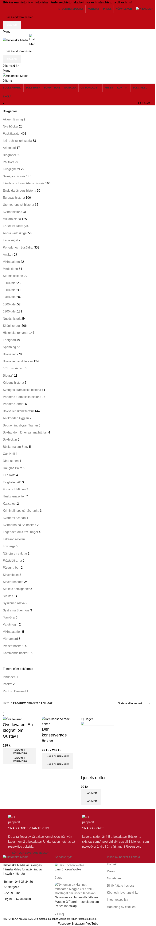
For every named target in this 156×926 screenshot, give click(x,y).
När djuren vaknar (15, 553)
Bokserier (9, 354)
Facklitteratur (11, 133)
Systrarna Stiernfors (16, 610)
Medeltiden (10, 268)
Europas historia (14, 197)
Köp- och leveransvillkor (30, 852)
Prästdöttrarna (12, 560)
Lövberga (9, 546)
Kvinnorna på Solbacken (19, 525)
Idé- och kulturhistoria (17, 140)
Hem (6, 703)
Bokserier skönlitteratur (18, 411)
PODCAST (145, 103)
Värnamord (10, 638)
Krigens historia (13, 382)
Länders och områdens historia (24, 183)
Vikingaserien (12, 631)
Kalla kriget (10, 240)
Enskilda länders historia (19, 190)
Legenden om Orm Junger (20, 532)
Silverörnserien (13, 581)
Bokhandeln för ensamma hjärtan (25, 432)
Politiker (8, 162)
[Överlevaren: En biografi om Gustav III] (12, 719)
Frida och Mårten (14, 489)
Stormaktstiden (13, 275)
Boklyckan (10, 439)
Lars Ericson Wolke (68, 869)
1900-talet (9, 311)
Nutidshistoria (12, 318)
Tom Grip (9, 617)
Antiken (8, 254)
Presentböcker (12, 646)
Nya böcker (10, 126)
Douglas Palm (12, 468)
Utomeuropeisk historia (18, 204)
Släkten (8, 596)
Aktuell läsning (13, 119)
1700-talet (9, 297)
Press (111, 871)
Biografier (9, 155)
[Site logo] (16, 40)
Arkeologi (9, 147)
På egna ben (11, 567)
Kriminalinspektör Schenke (21, 510)
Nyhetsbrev (114, 878)
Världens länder (13, 404)
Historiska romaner (15, 332)
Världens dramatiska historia (22, 396)
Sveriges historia (14, 176)
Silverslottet (11, 574)
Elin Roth (9, 475)
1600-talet (9, 290)
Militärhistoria (12, 219)
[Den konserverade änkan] (58, 721)
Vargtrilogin (10, 624)
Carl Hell (9, 453)
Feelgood (9, 340)
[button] (19, 752)
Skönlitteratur (12, 325)
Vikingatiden (11, 261)
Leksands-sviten (14, 539)
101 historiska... (13, 368)
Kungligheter (11, 169)
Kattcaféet (9, 503)
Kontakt (112, 864)
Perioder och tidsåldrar (18, 247)
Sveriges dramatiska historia (22, 389)
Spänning (9, 347)
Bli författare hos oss (120, 885)
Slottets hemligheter (16, 589)
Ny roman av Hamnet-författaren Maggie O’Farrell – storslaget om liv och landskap (77, 902)
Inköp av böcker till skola (123, 857)
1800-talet (9, 304)
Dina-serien (11, 460)
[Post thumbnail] (69, 865)
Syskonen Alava (14, 603)
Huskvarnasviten (14, 496)
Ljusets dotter (93, 777)
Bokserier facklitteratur (18, 361)
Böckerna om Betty (15, 446)
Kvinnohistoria (12, 212)
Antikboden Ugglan (16, 418)
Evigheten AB (12, 482)
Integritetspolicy (117, 899)
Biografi (8, 375)
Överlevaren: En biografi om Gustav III (18, 730)
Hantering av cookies (121, 906)
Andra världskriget (15, 233)
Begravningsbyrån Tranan (20, 425)
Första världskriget (15, 226)
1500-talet (9, 283)
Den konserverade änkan (54, 735)
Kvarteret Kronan (14, 518)
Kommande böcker (15, 653)
